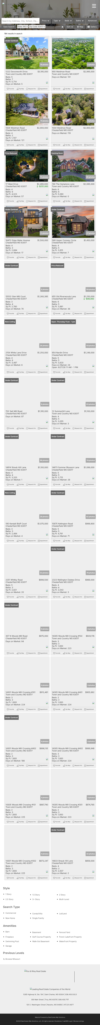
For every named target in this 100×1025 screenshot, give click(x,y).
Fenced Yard (64, 932)
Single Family (38, 918)
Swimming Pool (12, 941)
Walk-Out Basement (40, 941)
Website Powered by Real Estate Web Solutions (50, 1017)
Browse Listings (79, 1021)
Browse (12, 959)
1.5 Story (36, 895)
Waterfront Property (68, 941)
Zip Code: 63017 (36, 26)
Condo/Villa (37, 913)
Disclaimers (58, 1021)
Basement (36, 932)
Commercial (10, 913)
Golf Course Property (41, 937)
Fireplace (9, 937)
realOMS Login (67, 1021)
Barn (7, 932)
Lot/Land (63, 913)
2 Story (62, 895)
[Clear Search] (62, 27)
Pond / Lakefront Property (70, 937)
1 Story (8, 894)
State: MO (22, 26)
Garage (8, 946)
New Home (10, 918)
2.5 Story (9, 899)
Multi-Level (64, 899)
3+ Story (36, 899)
